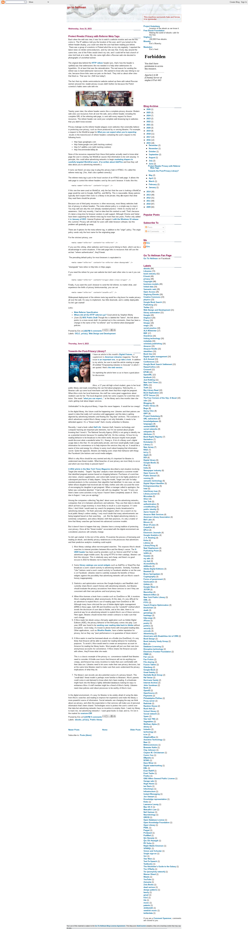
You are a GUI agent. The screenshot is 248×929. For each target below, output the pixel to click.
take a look (126, 360)
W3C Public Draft (89, 318)
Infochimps (149, 789)
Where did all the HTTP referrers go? (90, 315)
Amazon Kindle (150, 349)
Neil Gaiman (149, 812)
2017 (149, 137)
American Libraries (113, 357)
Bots (146, 644)
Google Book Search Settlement (158, 364)
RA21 (146, 450)
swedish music (150, 910)
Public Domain (150, 476)
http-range (148, 618)
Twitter (146, 307)
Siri (145, 856)
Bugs (146, 408)
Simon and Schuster (153, 851)
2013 (149, 195)
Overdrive (148, 336)
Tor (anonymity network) (154, 872)
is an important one (106, 360)
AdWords (148, 566)
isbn (145, 400)
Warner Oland (150, 874)
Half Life (97, 427)
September (154, 154)
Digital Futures (125, 354)
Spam (146, 716)
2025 (149, 112)
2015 (149, 143)
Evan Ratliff (149, 771)
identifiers (148, 351)
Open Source (149, 473)
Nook (146, 688)
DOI (145, 457)
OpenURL (148, 375)
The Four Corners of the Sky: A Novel (160, 398)
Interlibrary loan (151, 491)
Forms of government (153, 579)
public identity (150, 509)
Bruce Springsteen (152, 574)
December (153, 145)
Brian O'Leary (150, 525)
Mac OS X (148, 807)
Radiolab (147, 703)
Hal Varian (148, 677)
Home (104, 730)
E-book (147, 276)
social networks (150, 429)
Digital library (150, 460)
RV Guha (147, 843)
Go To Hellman (76, 7)
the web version (115, 367)
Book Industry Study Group (156, 641)
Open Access (149, 292)
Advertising (149, 633)
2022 (149, 122)
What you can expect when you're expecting (116, 132)
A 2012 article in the (89, 469)
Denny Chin (149, 411)
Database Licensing (152, 646)
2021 (149, 125)
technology (148, 732)
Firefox (147, 776)
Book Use (148, 354)
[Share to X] (109, 330)
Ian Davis (148, 786)
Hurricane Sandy (151, 680)
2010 (149, 204)
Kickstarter (148, 442)
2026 (149, 109)
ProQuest (148, 833)
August (152, 157)
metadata (148, 341)
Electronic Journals (152, 533)
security (147, 628)
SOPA (146, 553)
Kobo (146, 802)
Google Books (150, 463)
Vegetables (148, 721)
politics (147, 626)
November (153, 148)
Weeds (146, 877)
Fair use (147, 657)
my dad (147, 561)
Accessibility (149, 564)
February (153, 184)
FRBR (146, 654)
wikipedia (148, 432)
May (151, 175)
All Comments (153, 231)
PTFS (146, 602)
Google (147, 315)
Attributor (148, 434)
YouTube (147, 879)
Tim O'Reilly (149, 869)
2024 (149, 115)
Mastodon (148, 47)
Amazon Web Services (153, 514)
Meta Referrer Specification (86, 312)
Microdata (148, 496)
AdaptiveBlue (149, 737)
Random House (150, 706)
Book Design (149, 639)
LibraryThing (149, 545)
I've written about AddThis (111, 162)
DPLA (146, 530)
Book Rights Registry (153, 437)
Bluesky (147, 41)
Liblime (147, 543)
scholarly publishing (153, 344)
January (152, 187)
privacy (84, 333)
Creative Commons (152, 297)
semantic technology (153, 481)
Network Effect (150, 595)
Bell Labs (148, 520)
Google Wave (149, 587)
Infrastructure (149, 791)
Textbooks (148, 864)
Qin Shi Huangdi (151, 841)
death (146, 610)
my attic (147, 558)
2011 (149, 201)
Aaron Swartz (149, 512)
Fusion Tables (150, 665)
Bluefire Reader (104, 630)
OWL (146, 600)
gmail (146, 895)
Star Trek (147, 501)
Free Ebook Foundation (154, 30)
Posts (149, 227)
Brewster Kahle (150, 747)
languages (148, 424)
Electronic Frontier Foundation (157, 652)
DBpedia (147, 758)
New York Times (151, 382)
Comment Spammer (162, 918)
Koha (146, 540)
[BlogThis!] (106, 330)
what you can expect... (93, 398)
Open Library (149, 825)
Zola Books (149, 885)
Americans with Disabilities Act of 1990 (161, 636)
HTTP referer (97, 63)
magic (146, 325)
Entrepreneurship (151, 486)
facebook (148, 377)
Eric (148, 243)
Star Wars (148, 859)
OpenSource (149, 693)
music (146, 903)
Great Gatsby (149, 672)
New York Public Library (154, 597)
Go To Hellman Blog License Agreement (110, 926)
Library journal (150, 494)
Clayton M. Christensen (154, 753)
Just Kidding (149, 380)
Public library (96, 720)
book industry (150, 274)
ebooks (78, 720)
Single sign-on (150, 853)
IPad (146, 465)
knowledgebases (151, 421)
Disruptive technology (153, 649)
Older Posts (135, 730)
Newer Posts (73, 730)
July (151, 161)
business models (151, 284)
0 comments (96, 717)
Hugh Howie (149, 784)
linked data (148, 287)
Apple (146, 455)
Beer (146, 742)
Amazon (147, 346)
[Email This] (103, 330)
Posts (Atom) (85, 735)
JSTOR (147, 589)
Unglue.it (148, 37)
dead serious (149, 887)
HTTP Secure (149, 395)
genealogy (148, 613)
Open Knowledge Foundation (156, 822)
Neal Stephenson (151, 548)
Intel (145, 489)
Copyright (148, 281)
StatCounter (141, 926)
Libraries (147, 271)
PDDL (146, 828)
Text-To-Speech (150, 861)
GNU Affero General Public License (159, 778)
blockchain (148, 608)
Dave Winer (149, 763)
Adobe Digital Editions (154, 569)
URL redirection (150, 419)
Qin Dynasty (149, 838)
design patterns (150, 890)
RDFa (146, 385)
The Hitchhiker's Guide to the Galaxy (160, 866)
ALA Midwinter (150, 331)
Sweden (147, 556)
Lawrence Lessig (151, 804)
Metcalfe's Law (150, 809)
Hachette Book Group (153, 675)
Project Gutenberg (152, 26)
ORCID (146, 817)
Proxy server (149, 701)
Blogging (148, 403)
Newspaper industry (152, 470)
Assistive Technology (153, 740)
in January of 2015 (78, 219)
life (145, 900)
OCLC (77, 333)
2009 (149, 207)
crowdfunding (150, 507)
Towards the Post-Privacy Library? (87, 351)
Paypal (147, 830)
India (146, 468)
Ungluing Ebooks (151, 294)
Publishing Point (151, 551)
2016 (149, 140)
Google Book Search (153, 302)
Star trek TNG (149, 719)
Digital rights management (155, 356)
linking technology (152, 338)
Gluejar (147, 323)
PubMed (147, 835)
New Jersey (149, 447)
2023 (149, 118)
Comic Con (148, 755)
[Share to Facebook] (111, 330)
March (152, 181)
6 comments (96, 331)
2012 (149, 198)
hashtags (148, 615)
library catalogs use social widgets (95, 565)
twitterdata (148, 913)
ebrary (146, 727)
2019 (149, 131)
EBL (145, 768)
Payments (148, 696)
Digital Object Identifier (154, 483)
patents (147, 905)
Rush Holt (148, 709)
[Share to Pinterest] (114, 330)
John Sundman (150, 685)
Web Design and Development (102, 333)
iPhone (147, 621)
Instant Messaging (152, 794)
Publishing (148, 305)
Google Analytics (151, 535)
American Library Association (157, 517)
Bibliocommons (151, 745)
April (151, 178)
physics (147, 300)
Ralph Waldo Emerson (153, 846)
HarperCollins (150, 367)
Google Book (149, 670)
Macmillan (148, 592)
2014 (149, 192)
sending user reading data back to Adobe (115, 625)
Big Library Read (151, 390)
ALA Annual (149, 359)
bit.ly (146, 452)
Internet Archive (151, 683)
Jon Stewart (149, 797)
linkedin (147, 729)
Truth (146, 388)
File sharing (149, 662)
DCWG (146, 760)
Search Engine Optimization (156, 605)
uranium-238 (86, 713)
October (152, 151)
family (146, 892)
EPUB (146, 372)
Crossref (147, 369)
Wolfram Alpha (150, 724)
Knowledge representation (155, 799)
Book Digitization (151, 393)
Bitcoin (147, 522)
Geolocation (149, 582)
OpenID (147, 690)
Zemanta (147, 882)
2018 (149, 134)
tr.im (146, 734)
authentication (150, 504)
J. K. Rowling (149, 538)
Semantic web (150, 289)
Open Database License (154, 820)
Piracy (146, 320)
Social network (150, 714)
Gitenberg (148, 667)
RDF (145, 333)
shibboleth (148, 908)
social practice (150, 328)
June (151, 164)
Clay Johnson (150, 750)
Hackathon (148, 439)
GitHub (147, 584)
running (147, 478)
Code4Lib (148, 527)
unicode (147, 631)
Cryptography (150, 577)
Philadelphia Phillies (153, 698)
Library (147, 445)
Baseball (147, 571)
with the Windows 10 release (125, 219)
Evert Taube (149, 773)
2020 (149, 128)
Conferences (149, 362)
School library (150, 711)
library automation (152, 312)
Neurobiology (150, 815)
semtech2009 (149, 426)
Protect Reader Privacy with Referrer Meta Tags (94, 36)
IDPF (146, 413)
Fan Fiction (149, 659)
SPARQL (147, 848)
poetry (146, 623)
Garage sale (149, 781)
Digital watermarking (153, 765)
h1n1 (146, 897)
